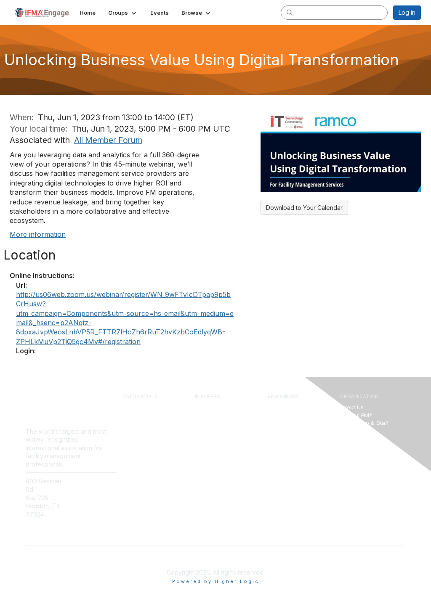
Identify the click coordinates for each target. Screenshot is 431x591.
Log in (407, 12)
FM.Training (137, 454)
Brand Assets (357, 454)
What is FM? (356, 415)
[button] (123, 12)
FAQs (81, 497)
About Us (352, 407)
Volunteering (356, 438)
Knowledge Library (292, 415)
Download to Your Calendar (304, 207)
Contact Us (89, 481)
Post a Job (209, 438)
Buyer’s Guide (285, 446)
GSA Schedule (141, 461)
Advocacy (353, 446)
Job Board (281, 454)
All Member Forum (108, 140)
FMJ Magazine (287, 422)
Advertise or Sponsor (223, 422)
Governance (356, 430)
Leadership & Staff (364, 422)
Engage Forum (286, 407)
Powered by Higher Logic (215, 581)
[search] (289, 12)
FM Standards (285, 461)
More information (38, 234)
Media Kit (207, 446)
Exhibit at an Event (219, 430)
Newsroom (89, 489)
